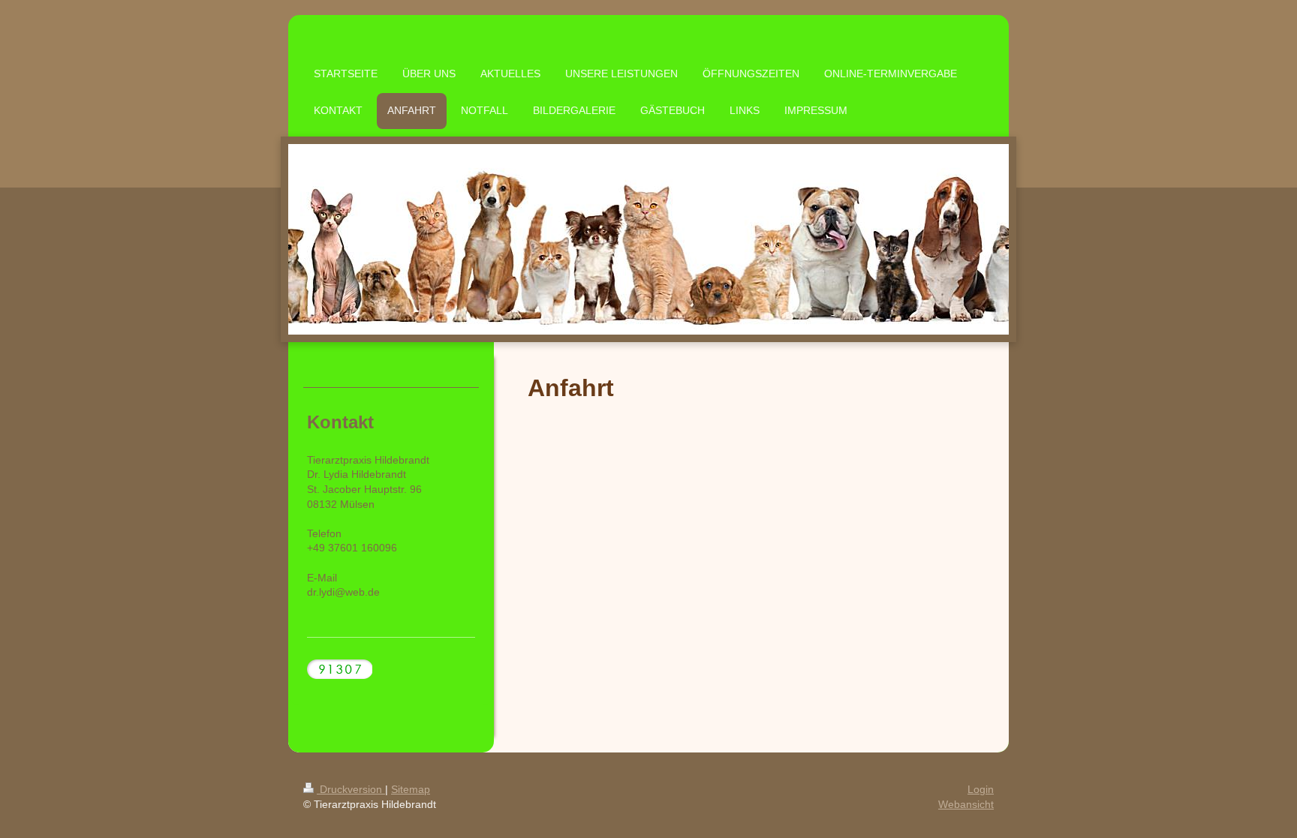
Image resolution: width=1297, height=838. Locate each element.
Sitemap (410, 789)
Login (980, 789)
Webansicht (966, 804)
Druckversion (351, 789)
